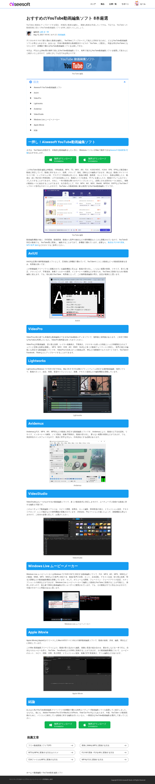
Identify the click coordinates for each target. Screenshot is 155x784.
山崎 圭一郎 (44, 32)
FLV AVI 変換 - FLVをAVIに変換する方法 (98, 752)
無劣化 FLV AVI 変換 (116, 242)
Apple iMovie (39, 125)
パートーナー (38, 779)
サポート (125, 4)
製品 (102, 4)
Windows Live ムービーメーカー (47, 119)
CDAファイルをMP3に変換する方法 (43, 759)
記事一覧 (113, 4)
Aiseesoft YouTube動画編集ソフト (48, 87)
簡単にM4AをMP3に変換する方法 (95, 745)
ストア (93, 4)
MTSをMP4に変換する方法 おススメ (43, 752)
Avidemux (38, 109)
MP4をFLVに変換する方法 (92, 759)
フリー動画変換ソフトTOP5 (39, 745)
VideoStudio (39, 114)
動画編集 (61, 35)
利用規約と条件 (48, 779)
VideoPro (37, 98)
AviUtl (36, 93)
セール (143, 4)
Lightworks (38, 103)
